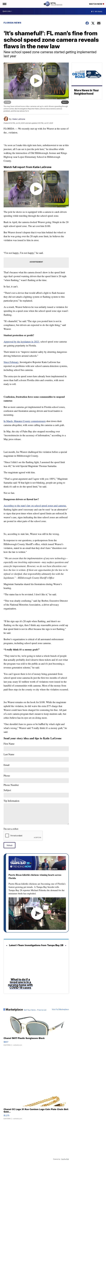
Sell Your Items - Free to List (35, 1010)
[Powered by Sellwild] (65, 1159)
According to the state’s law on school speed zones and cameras (35, 505)
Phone (11, 780)
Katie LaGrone (18, 119)
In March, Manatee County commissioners (25, 421)
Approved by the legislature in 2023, (22, 341)
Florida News (12, 22)
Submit (9, 845)
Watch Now (96, 4)
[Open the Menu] (4, 4)
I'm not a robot (11, 828)
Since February (11, 362)
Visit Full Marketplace (60, 1009)
